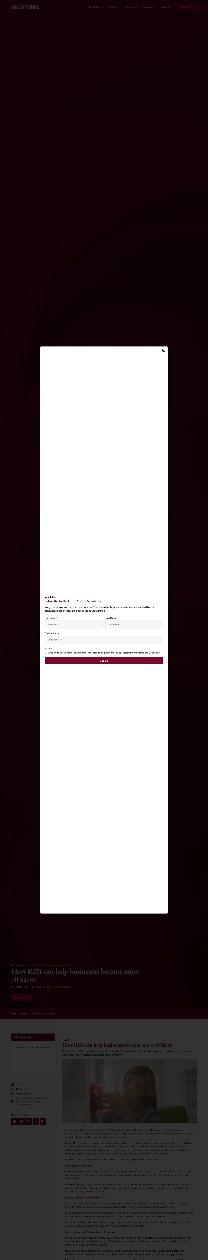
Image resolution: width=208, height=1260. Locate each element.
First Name (50, 618)
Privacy (48, 648)
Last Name (110, 618)
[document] (104, 630)
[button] (164, 350)
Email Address (52, 633)
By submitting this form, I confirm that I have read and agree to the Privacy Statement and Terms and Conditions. (104, 653)
